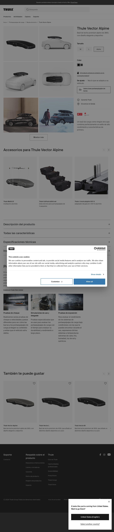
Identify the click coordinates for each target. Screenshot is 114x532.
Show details (96, 274)
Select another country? (90, 524)
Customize (55, 281)
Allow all (89, 281)
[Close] (109, 501)
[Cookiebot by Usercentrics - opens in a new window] (95, 248)
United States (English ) (90, 517)
